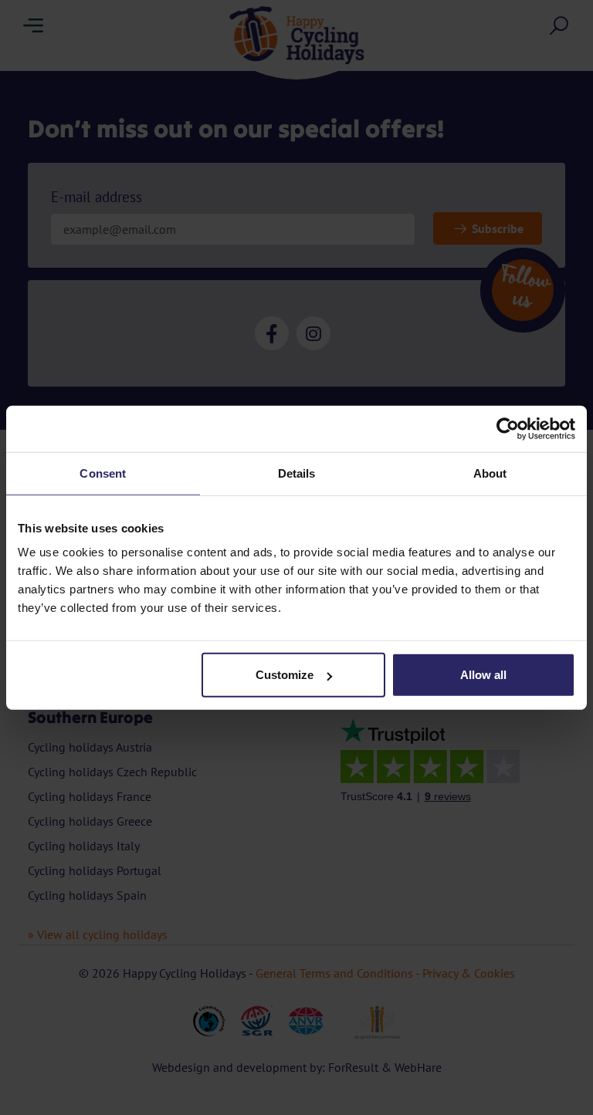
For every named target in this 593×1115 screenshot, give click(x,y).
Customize (284, 674)
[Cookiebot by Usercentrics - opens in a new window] (507, 428)
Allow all (483, 674)
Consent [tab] (103, 472)
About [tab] (490, 472)
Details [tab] (297, 472)
